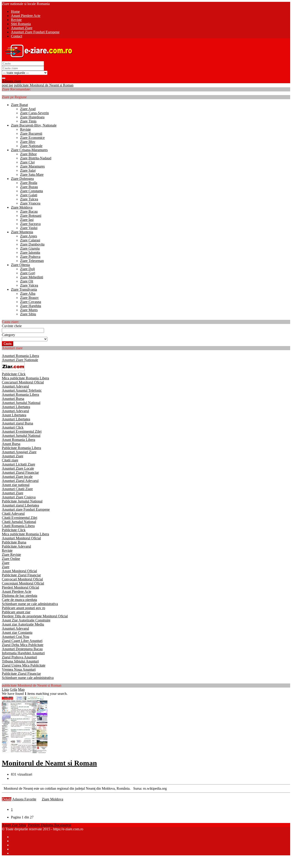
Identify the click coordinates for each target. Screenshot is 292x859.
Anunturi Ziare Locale (18, 468)
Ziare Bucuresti (31, 133)
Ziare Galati (28, 195)
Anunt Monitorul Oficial (19, 571)
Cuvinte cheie (12, 326)
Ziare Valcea (29, 285)
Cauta (7, 343)
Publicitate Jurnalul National (22, 501)
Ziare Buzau (29, 187)
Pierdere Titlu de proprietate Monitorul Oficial (35, 616)
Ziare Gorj (27, 273)
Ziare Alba (27, 293)
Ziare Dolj (27, 269)
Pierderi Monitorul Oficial (20, 587)
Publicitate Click (14, 374)
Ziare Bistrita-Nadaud (35, 158)
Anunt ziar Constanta (17, 632)
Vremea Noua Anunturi (19, 669)
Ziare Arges (28, 236)
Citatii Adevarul (13, 513)
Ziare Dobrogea (22, 179)
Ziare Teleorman (32, 261)
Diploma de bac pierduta (19, 596)
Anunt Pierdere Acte (16, 591)
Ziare (5, 563)
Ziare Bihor (28, 154)
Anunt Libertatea (14, 415)
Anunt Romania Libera (18, 440)
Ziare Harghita (30, 306)
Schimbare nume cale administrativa (28, 678)
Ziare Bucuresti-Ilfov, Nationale (34, 125)
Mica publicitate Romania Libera (25, 378)
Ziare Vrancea (30, 203)
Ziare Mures (29, 310)
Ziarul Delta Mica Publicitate (22, 645)
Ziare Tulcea (29, 199)
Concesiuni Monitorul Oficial (23, 583)
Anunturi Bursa (13, 399)
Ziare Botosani (30, 215)
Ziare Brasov (29, 298)
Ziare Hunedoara (32, 117)
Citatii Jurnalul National (19, 522)
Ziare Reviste (11, 554)
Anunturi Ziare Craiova (19, 497)
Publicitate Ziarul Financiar (21, 575)
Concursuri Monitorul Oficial (23, 382)
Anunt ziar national (15, 485)
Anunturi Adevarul (15, 386)
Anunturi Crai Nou (15, 637)
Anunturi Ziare (12, 456)
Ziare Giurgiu (30, 248)
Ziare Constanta (31, 191)
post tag (7, 85)
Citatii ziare (10, 460)
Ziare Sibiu (28, 314)
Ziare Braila (28, 183)
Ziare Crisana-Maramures (29, 150)
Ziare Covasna (30, 302)
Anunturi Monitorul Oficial (21, 538)
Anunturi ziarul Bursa (17, 423)
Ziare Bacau (29, 211)
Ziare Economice (32, 138)
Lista (5, 689)
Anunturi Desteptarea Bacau (22, 649)
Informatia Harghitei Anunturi (23, 653)
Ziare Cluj (27, 162)
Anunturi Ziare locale (17, 477)
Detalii (6, 799)
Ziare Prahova (30, 257)
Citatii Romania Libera (18, 526)
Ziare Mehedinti (31, 277)
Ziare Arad (28, 109)
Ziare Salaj (28, 170)
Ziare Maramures (32, 166)
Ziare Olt (26, 281)
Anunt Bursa (11, 444)
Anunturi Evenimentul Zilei (22, 431)
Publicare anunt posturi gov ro (23, 608)
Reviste (25, 129)
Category (8, 335)
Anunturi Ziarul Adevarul (20, 481)
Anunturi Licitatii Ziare (18, 464)
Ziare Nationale (31, 146)
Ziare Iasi (27, 220)
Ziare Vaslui (28, 228)
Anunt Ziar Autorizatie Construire (26, 620)
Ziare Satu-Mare (32, 174)
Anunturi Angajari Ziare (19, 452)
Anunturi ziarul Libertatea (20, 505)
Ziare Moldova (21, 207)
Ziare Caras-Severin (34, 113)
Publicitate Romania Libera (21, 448)
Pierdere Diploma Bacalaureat (49, 825)
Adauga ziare (11, 81)
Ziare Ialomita (30, 252)
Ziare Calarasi (30, 240)
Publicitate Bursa (14, 542)
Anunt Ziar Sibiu (14, 825)
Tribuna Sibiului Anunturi (20, 661)
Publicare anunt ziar (16, 612)
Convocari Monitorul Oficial (22, 579)
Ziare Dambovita (32, 244)
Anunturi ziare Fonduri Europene (26, 509)
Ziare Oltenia (20, 265)
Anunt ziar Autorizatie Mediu (23, 624)
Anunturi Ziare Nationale (20, 360)
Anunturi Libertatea (16, 407)
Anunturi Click (12, 427)
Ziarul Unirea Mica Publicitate (23, 665)
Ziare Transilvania (24, 289)
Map (21, 689)
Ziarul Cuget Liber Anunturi (22, 641)
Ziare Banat (19, 105)
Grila (13, 689)
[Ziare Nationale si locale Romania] (37, 59)
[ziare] (13, 370)
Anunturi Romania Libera (20, 356)
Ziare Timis (28, 121)
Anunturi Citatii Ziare (17, 489)
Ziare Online (11, 559)
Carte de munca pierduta (19, 600)
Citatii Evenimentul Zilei (19, 518)
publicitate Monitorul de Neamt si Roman (43, 85)
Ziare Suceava (30, 224)
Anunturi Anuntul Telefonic (22, 390)
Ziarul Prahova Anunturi (19, 657)
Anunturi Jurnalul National (21, 403)
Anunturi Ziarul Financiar (20, 472)
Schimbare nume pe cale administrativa (30, 604)
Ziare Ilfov (27, 142)
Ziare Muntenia (22, 232)
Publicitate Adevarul (16, 546)
